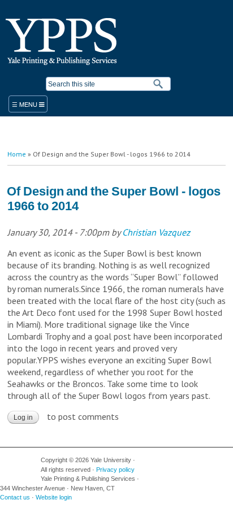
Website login (54, 497)
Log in (23, 418)
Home (16, 154)
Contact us (15, 497)
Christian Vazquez (156, 232)
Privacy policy (115, 469)
